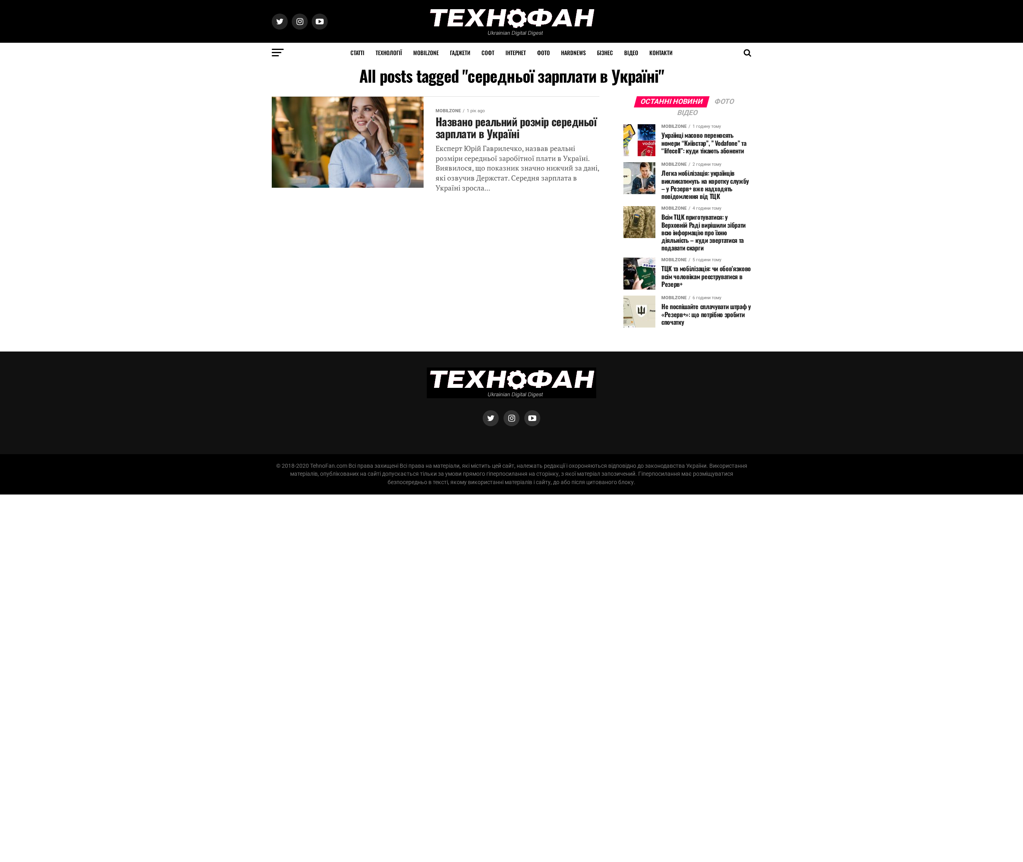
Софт (488, 52)
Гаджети (460, 52)
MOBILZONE (426, 52)
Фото (543, 52)
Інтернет (516, 52)
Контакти (661, 52)
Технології (389, 52)
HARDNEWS (573, 52)
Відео (631, 52)
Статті (357, 52)
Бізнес (605, 52)
